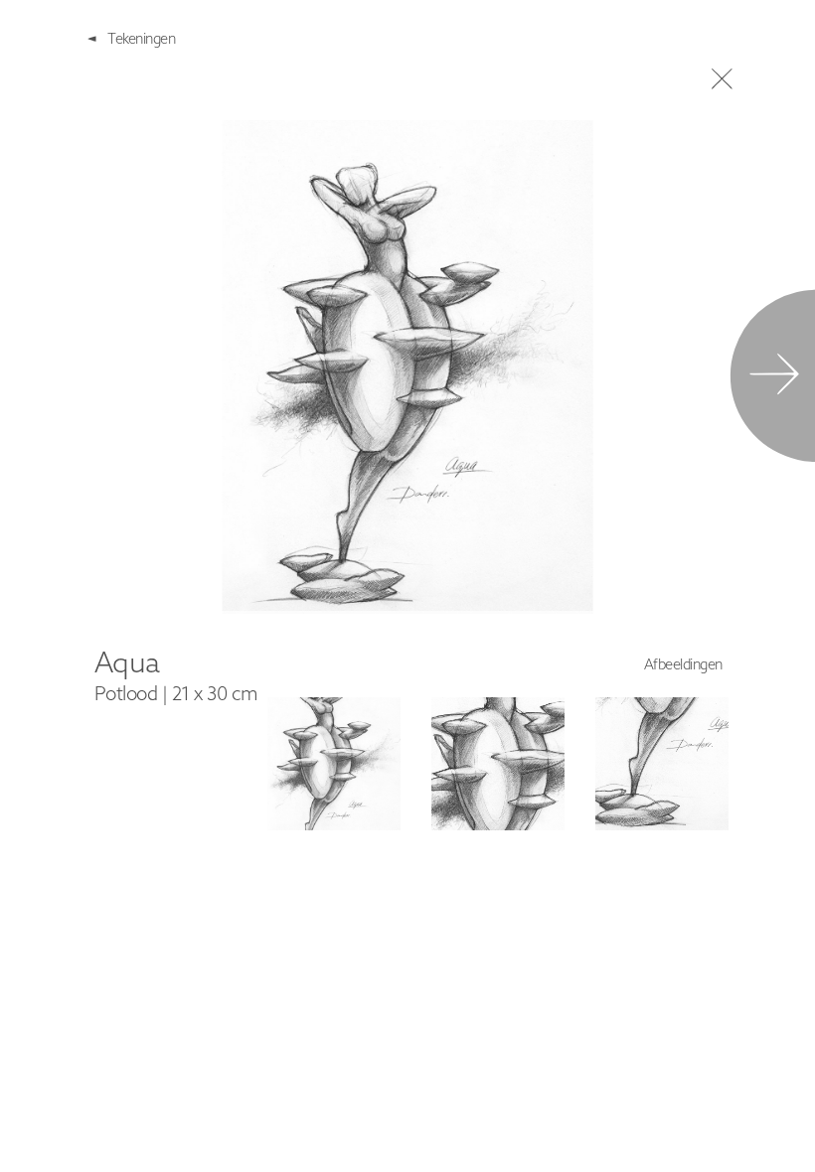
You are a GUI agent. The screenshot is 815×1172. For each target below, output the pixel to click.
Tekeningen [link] (141, 38)
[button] (334, 763)
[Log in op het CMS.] (791, 1148)
